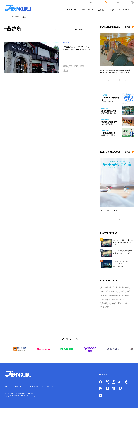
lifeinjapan (114, 291)
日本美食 (105, 295)
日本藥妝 (105, 303)
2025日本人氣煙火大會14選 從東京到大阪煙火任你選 (123, 252)
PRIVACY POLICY (52, 387)
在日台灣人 (105, 307)
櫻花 (119, 303)
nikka (76, 66)
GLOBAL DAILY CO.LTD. (34, 387)
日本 (112, 288)
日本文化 (105, 291)
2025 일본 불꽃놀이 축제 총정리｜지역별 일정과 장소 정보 (123, 242)
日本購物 (126, 288)
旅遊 (121, 299)
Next (125, 79)
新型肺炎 (114, 295)
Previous (109, 79)
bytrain (113, 303)
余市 (82, 66)
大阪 (125, 303)
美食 (65, 66)
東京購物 (105, 299)
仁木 (71, 66)
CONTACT (18, 387)
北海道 (66, 70)
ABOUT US (8, 387)
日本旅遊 (105, 288)
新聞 (121, 291)
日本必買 (114, 299)
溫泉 (121, 295)
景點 (128, 291)
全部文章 (127, 27)
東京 (118, 288)
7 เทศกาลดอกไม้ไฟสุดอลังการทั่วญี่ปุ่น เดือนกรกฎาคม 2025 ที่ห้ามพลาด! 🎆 (123, 264)
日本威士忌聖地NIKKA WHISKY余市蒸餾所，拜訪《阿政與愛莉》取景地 (76, 49)
